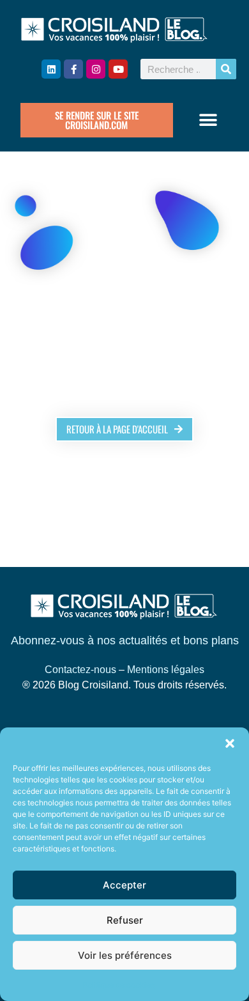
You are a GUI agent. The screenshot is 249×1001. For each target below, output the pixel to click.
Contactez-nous (80, 669)
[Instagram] (95, 69)
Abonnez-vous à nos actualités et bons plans (125, 640)
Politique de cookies (118, 984)
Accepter (124, 885)
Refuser (125, 920)
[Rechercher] (226, 69)
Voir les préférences (125, 955)
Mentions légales (165, 669)
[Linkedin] (51, 69)
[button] (229, 743)
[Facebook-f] (73, 69)
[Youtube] (118, 69)
